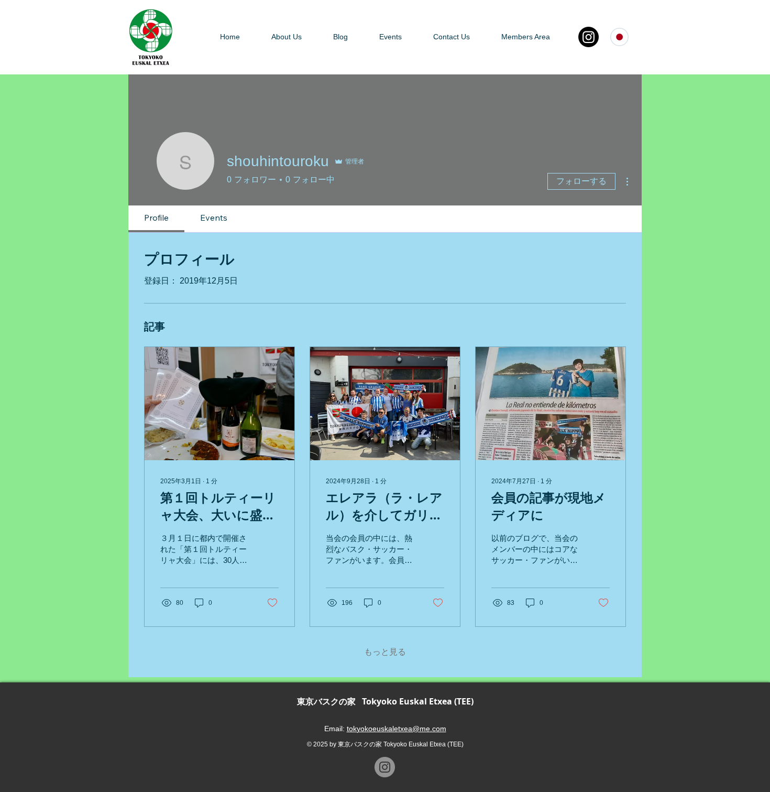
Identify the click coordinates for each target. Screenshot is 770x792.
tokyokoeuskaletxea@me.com (396, 728)
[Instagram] (588, 37)
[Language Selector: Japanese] (624, 37)
